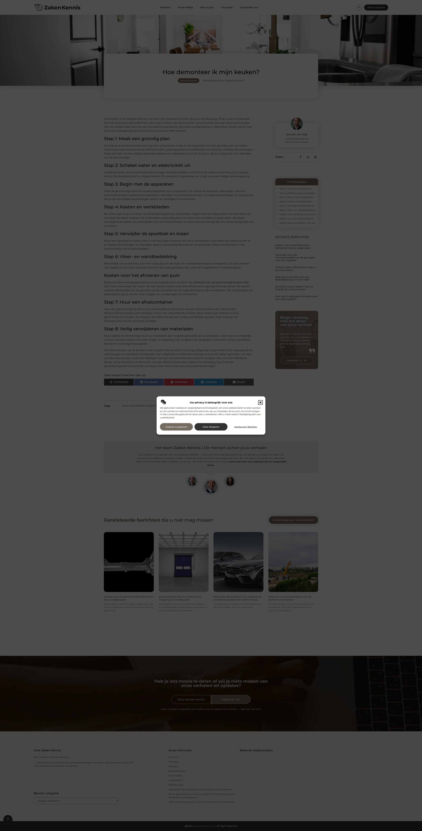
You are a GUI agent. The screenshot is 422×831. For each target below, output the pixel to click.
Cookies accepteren (176, 426)
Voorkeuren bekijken (245, 426)
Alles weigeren (211, 426)
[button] (260, 402)
